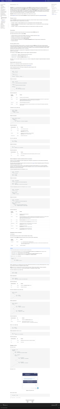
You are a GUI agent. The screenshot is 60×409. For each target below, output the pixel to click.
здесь (38, 35)
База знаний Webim (3, 4)
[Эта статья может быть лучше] (32, 401)
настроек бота (29, 65)
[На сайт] (59, 407)
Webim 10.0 (14, 15)
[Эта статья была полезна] (27, 401)
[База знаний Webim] (2, 1)
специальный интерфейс (42, 15)
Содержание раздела (54, 4)
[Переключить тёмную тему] (45, 1)
